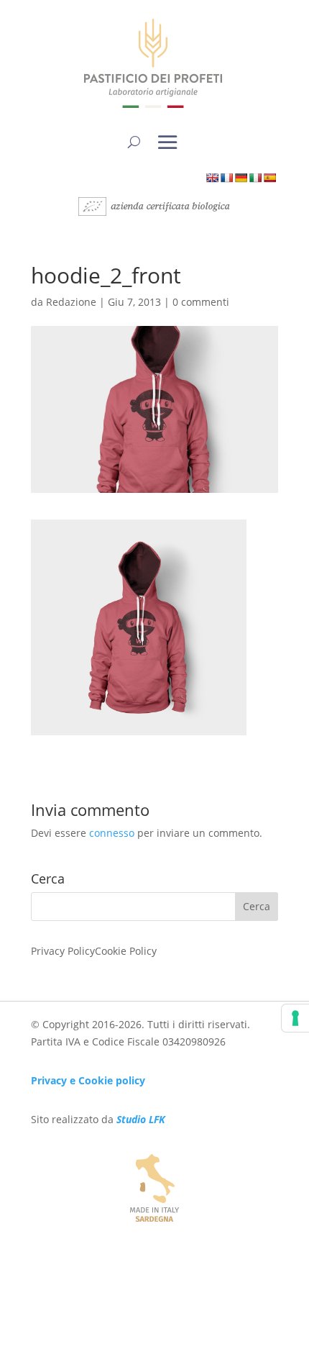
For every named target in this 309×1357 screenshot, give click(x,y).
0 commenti (200, 302)
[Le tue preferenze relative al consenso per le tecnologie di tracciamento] (295, 1018)
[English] (212, 177)
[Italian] (255, 177)
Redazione (71, 302)
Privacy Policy (63, 951)
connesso (111, 833)
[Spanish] (269, 177)
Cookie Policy (126, 951)
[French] (226, 177)
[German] (240, 177)
